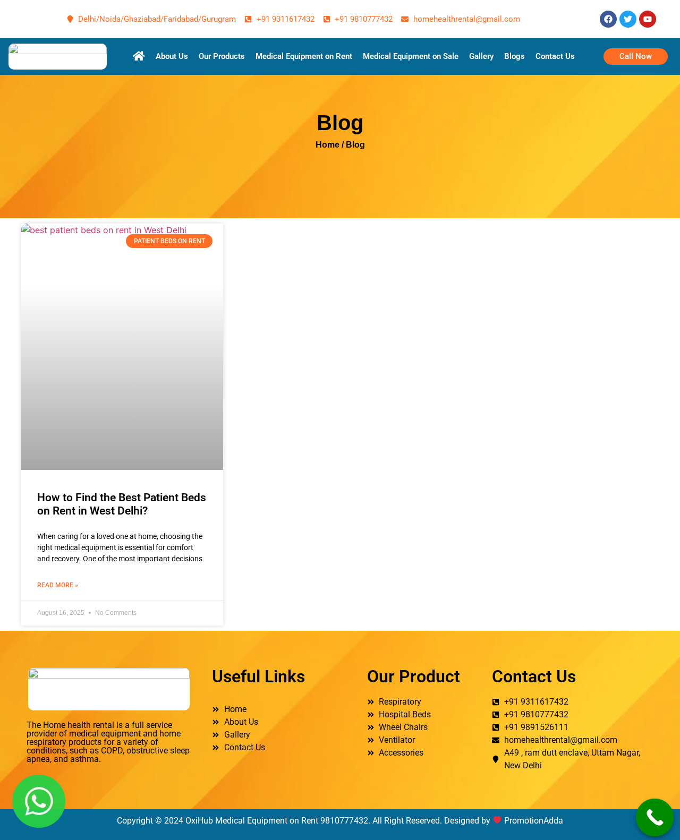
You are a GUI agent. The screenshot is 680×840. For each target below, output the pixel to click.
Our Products (222, 56)
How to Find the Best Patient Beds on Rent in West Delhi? (121, 504)
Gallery (481, 56)
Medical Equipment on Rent (304, 56)
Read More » (57, 585)
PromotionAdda (533, 821)
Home (327, 144)
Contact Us (555, 56)
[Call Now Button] (655, 818)
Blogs (514, 56)
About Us (172, 56)
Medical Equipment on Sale (410, 56)
